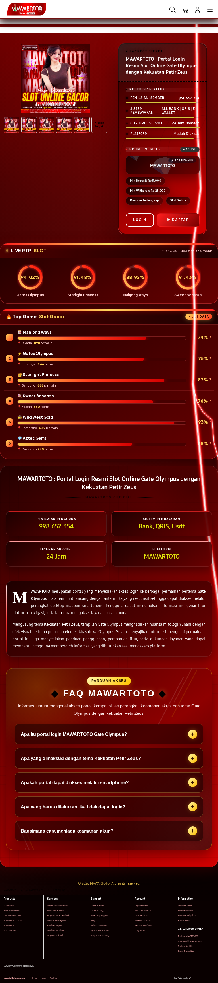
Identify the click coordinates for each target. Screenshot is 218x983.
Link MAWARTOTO (12, 915)
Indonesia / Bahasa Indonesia (14, 978)
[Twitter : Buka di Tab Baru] (201, 978)
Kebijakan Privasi (99, 925)
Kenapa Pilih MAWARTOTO (190, 941)
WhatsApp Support (99, 915)
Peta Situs (53, 978)
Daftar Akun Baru (143, 910)
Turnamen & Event (55, 910)
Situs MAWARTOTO (12, 910)
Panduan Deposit (55, 925)
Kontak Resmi (184, 920)
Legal (44, 978)
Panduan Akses (185, 905)
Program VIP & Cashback (58, 915)
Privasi (34, 978)
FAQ (93, 920)
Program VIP (140, 930)
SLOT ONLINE (10, 930)
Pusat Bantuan (97, 905)
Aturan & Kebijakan (187, 915)
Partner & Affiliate (186, 946)
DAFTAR (180, 220)
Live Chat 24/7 (97, 910)
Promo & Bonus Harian (57, 905)
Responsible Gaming (100, 935)
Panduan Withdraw (55, 930)
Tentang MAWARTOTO (188, 936)
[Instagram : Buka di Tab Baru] (207, 978)
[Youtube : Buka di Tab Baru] (212, 978)
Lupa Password (141, 915)
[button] (185, 9)
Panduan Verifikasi (143, 925)
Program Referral (55, 935)
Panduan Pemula (185, 910)
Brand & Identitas (186, 951)
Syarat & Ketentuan (100, 930)
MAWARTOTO (10, 905)
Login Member (141, 905)
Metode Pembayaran (56, 920)
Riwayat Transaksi (143, 920)
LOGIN (139, 220)
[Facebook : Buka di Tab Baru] (195, 978)
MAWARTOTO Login (13, 920)
